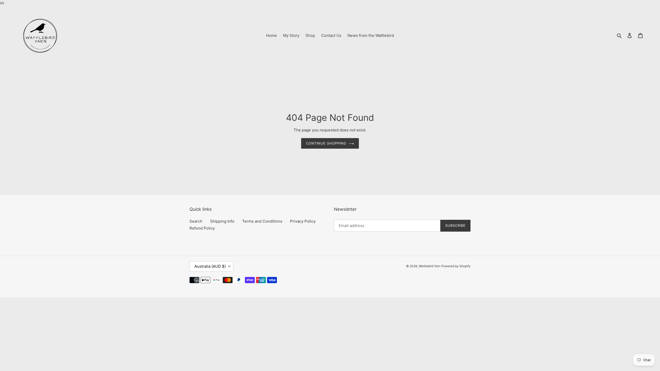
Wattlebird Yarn (429, 266)
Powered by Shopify (456, 266)
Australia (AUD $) (210, 266)
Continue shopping (326, 143)
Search (195, 221)
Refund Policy (202, 228)
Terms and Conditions (262, 221)
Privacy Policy (303, 221)
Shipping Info (222, 221)
